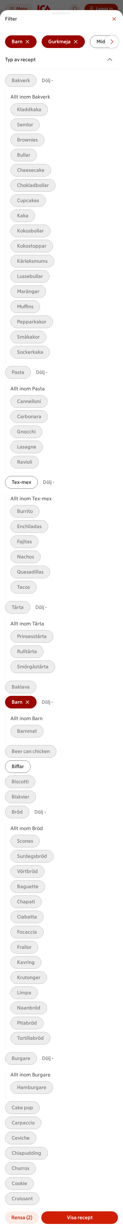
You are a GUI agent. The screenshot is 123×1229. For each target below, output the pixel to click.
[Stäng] (114, 19)
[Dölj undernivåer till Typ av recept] (111, 60)
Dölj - (47, 80)
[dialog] (61, 619)
